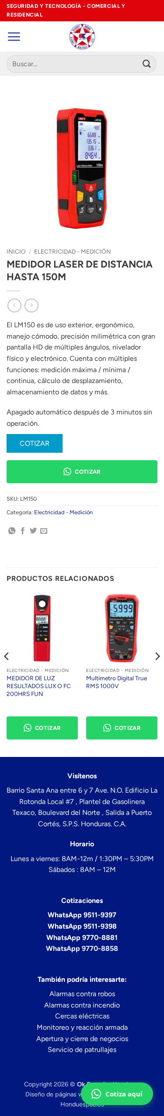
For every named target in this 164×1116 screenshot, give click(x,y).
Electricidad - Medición (72, 251)
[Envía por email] (43, 531)
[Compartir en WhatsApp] (11, 531)
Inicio (16, 251)
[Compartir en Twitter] (33, 531)
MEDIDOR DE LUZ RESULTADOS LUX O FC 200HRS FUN (39, 686)
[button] (14, 37)
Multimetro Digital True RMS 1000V (116, 682)
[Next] (157, 674)
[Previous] (7, 674)
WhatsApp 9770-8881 (82, 937)
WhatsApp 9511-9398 (82, 926)
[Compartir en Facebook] (22, 531)
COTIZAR (34, 443)
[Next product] (14, 305)
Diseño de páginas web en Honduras (76, 1094)
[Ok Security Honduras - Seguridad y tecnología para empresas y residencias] (82, 36)
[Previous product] (31, 305)
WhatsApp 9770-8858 (82, 948)
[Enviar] (147, 63)
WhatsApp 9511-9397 (82, 915)
